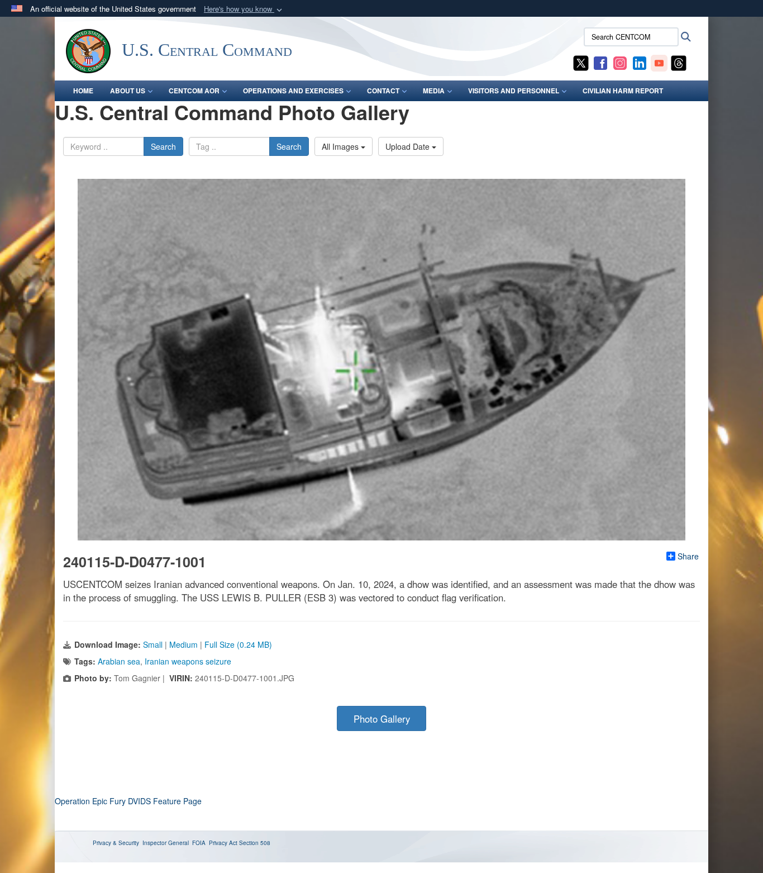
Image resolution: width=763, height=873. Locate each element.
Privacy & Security (116, 843)
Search (163, 146)
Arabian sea (119, 661)
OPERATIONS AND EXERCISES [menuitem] (293, 91)
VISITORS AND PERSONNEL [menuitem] (513, 91)
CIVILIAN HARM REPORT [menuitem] (623, 91)
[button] (244, 9)
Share (688, 556)
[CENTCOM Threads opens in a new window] (679, 62)
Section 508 (254, 843)
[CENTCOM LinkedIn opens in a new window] (639, 62)
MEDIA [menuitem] (434, 91)
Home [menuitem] (83, 91)
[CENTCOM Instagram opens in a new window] (620, 62)
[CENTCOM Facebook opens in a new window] (600, 62)
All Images (341, 146)
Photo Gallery (382, 718)
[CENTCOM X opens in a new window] (581, 62)
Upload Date (408, 146)
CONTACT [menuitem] (383, 91)
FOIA (199, 843)
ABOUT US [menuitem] (127, 91)
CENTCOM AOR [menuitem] (194, 91)
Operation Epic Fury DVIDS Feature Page (128, 800)
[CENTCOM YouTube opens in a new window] (659, 62)
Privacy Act (223, 843)
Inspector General (165, 843)
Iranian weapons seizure (188, 661)
